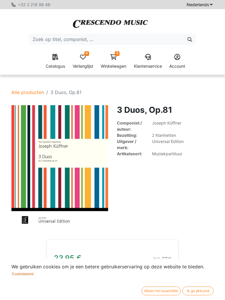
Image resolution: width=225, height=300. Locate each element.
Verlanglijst (83, 61)
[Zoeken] (190, 39)
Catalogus (55, 66)
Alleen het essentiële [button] (161, 291)
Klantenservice (148, 66)
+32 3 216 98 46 (34, 4)
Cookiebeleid (22, 274)
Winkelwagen (113, 61)
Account (177, 66)
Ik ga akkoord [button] (198, 291)
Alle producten (27, 92)
